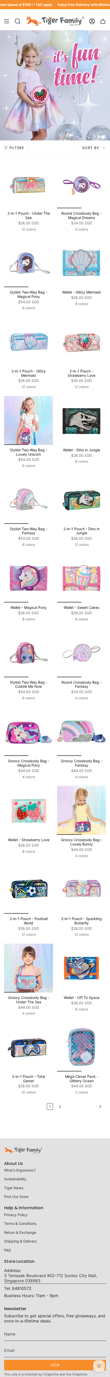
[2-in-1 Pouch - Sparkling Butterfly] (81, 889)
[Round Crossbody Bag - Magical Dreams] (81, 183)
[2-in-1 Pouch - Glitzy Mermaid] (28, 341)
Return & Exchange (20, 1232)
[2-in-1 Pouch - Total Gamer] (28, 1047)
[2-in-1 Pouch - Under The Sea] (28, 183)
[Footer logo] (23, 1150)
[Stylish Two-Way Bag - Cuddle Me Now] (28, 652)
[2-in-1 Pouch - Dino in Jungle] (81, 499)
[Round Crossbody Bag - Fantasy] (81, 652)
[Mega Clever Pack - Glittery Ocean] (81, 1047)
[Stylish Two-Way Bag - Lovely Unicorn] (28, 420)
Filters (16, 147)
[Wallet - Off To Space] (81, 968)
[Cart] (102, 21)
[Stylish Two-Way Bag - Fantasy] (28, 499)
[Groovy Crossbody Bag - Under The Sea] (28, 968)
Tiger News (13, 1188)
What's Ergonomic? (20, 1170)
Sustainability (15, 1179)
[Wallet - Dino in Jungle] (81, 420)
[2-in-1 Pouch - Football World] (28, 889)
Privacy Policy (16, 1215)
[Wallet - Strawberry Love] (28, 810)
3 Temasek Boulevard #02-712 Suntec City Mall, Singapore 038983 (50, 1278)
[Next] (85, 1106)
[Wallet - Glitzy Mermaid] (81, 262)
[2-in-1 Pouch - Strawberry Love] (81, 341)
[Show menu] (7, 21)
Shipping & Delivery (20, 1241)
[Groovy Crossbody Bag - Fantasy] (81, 731)
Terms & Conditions (20, 1223)
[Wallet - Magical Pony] (28, 578)
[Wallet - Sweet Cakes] (81, 578)
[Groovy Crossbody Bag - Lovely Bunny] (81, 810)
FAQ (7, 1250)
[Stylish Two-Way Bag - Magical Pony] (28, 262)
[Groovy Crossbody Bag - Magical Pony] (28, 731)
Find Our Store (16, 1196)
